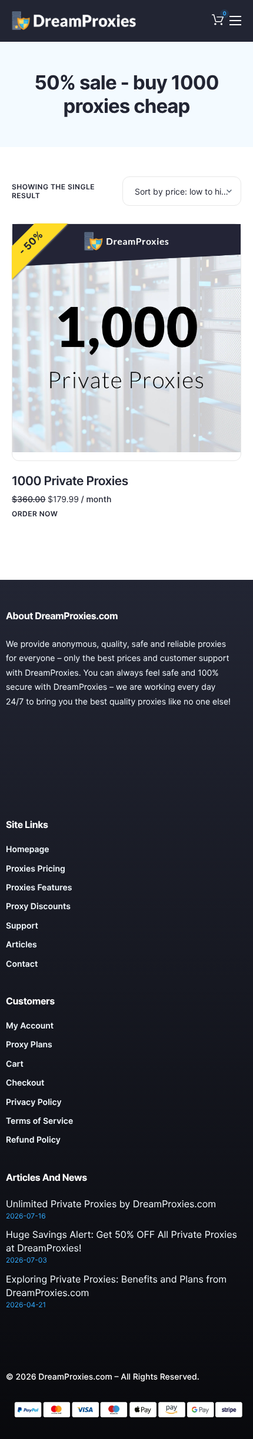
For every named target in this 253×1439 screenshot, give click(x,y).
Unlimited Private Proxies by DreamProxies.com (111, 1204)
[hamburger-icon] (235, 20)
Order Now (35, 514)
